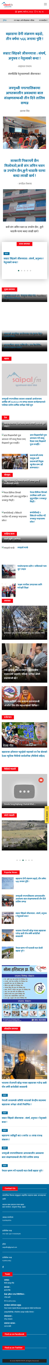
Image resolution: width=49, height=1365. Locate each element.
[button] (18, 270)
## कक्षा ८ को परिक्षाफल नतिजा (24, 20)
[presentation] (7, 310)
